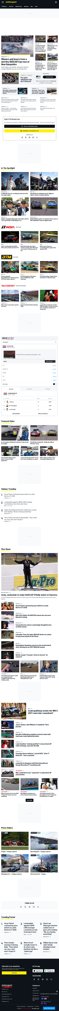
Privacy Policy (38, 1006)
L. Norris (11, 402)
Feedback (35, 988)
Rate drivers (16, 413)
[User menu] (55, 2)
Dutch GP (10, 346)
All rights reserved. (37, 1008)
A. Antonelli (12, 409)
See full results (43, 413)
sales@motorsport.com (38, 995)
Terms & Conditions (21, 1006)
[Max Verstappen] (7, 405)
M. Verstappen (13, 405)
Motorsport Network (26, 1008)
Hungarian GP (12, 393)
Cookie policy (30, 1006)
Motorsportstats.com (7, 999)
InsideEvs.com (5, 989)
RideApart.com (5, 1001)
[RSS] (37, 137)
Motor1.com (4, 991)
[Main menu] (3, 2)
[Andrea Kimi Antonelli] (7, 409)
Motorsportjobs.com (6, 994)
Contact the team (37, 993)
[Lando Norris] (7, 402)
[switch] (54, 384)
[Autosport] (8, 285)
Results (54, 365)
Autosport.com (5, 996)
